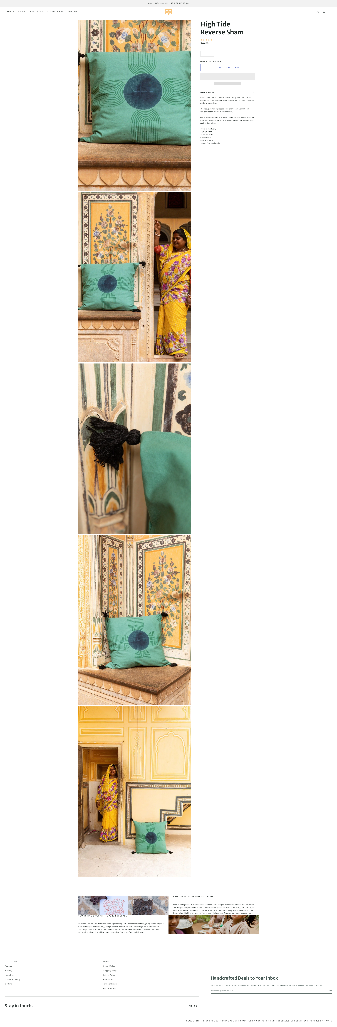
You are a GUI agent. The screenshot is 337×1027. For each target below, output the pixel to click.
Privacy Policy (109, 975)
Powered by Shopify (321, 1021)
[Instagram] (195, 1006)
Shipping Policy (110, 970)
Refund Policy (109, 966)
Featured (8, 966)
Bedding (8, 970)
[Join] (330, 990)
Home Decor (10, 975)
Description (207, 93)
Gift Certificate (109, 988)
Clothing (8, 984)
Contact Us (108, 979)
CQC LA (191, 1021)
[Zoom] (82, 185)
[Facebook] (190, 1006)
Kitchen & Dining (12, 979)
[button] (10, 12)
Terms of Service (110, 984)
